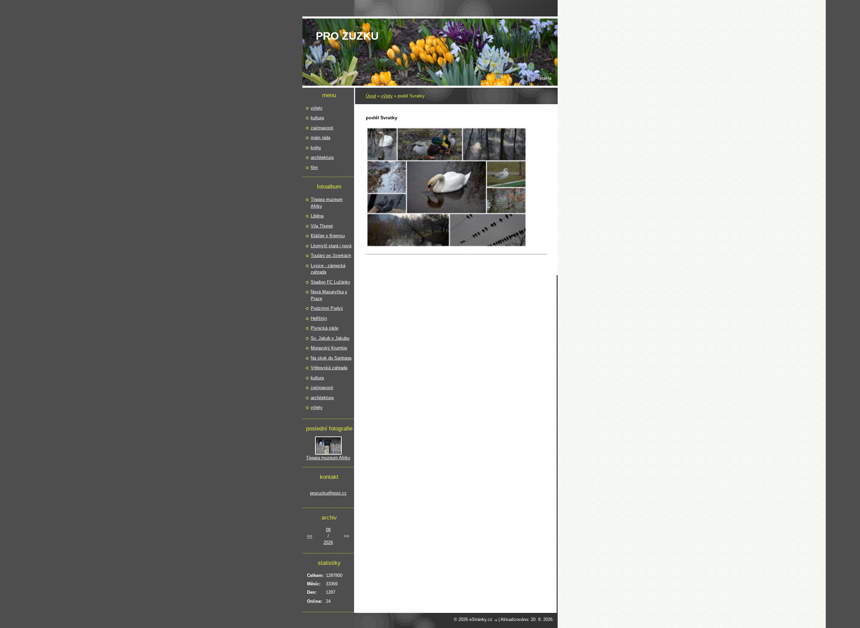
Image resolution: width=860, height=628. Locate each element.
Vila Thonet (322, 225)
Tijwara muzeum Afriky (327, 203)
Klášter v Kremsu (328, 235)
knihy (316, 147)
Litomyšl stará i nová (331, 245)
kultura (317, 117)
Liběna (317, 215)
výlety (387, 95)
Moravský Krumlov (329, 347)
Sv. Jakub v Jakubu (330, 338)
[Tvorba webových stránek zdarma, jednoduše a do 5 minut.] (496, 620)
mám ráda (320, 137)
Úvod (371, 95)
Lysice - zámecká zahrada (328, 269)
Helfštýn (319, 318)
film (314, 167)
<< (309, 536)
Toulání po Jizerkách (331, 255)
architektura (322, 157)
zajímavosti (322, 127)
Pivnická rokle (324, 328)
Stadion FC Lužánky (330, 282)
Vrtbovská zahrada (329, 367)
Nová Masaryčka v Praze (329, 295)
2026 (328, 542)
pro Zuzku (347, 36)
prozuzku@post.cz (328, 493)
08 (328, 529)
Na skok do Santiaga (331, 358)
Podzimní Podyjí (327, 308)
